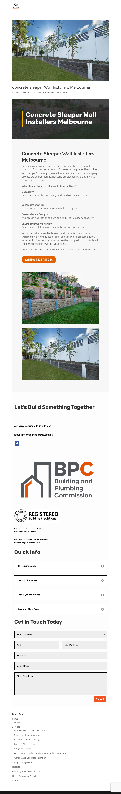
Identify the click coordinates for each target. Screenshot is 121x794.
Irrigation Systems (23, 762)
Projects (16, 766)
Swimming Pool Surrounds (27, 735)
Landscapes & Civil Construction (30, 730)
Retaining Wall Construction (26, 771)
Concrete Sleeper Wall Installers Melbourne (51, 87)
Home (15, 718)
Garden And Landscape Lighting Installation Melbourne (41, 753)
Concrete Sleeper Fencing (27, 739)
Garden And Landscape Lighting (30, 757)
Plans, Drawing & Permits (24, 776)
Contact (16, 780)
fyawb (18, 92)
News (17, 722)
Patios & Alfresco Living (25, 744)
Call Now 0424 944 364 (39, 259)
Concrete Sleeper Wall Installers (53, 92)
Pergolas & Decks (22, 748)
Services (16, 726)
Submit (100, 699)
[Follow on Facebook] (17, 443)
